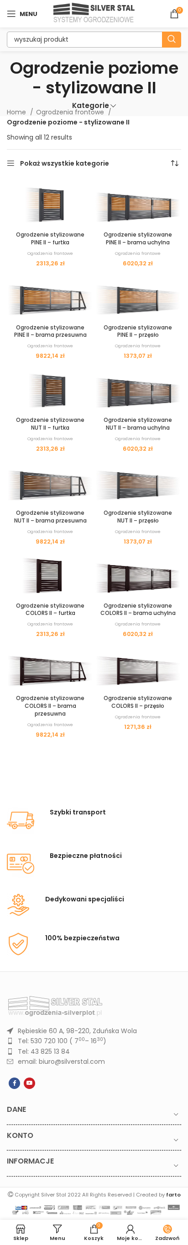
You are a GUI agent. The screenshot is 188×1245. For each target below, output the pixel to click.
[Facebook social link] (14, 1083)
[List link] (94, 1031)
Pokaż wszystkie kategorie (64, 163)
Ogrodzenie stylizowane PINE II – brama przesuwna (50, 331)
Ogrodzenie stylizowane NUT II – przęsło (138, 516)
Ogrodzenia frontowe (71, 112)
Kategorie (90, 105)
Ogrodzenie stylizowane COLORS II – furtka (50, 609)
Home (17, 112)
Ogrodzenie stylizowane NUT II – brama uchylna (138, 423)
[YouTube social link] (29, 1083)
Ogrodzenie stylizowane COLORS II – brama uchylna (138, 609)
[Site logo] (94, 13)
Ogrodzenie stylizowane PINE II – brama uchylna (138, 238)
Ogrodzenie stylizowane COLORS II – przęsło (138, 702)
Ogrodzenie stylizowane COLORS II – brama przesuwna (50, 705)
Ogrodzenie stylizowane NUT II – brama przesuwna (50, 516)
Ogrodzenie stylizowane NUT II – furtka (50, 423)
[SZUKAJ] (171, 40)
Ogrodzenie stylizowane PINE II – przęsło (138, 331)
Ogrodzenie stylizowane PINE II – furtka (50, 238)
